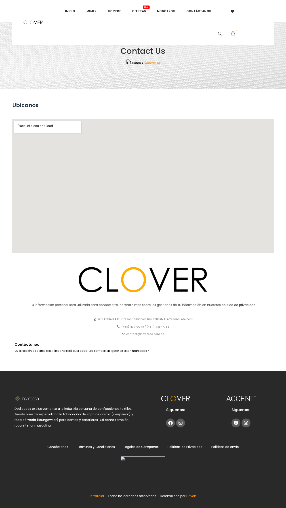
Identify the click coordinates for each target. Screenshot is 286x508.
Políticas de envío (225, 447)
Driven (191, 496)
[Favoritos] (233, 11)
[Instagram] (180, 422)
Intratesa (97, 496)
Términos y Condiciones (96, 447)
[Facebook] (170, 422)
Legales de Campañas (141, 447)
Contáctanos (57, 447)
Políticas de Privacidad (185, 447)
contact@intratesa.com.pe (145, 334)
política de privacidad (238, 305)
